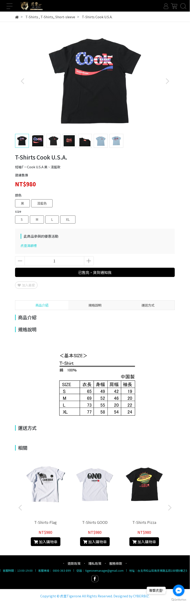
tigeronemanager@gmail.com (104, 570)
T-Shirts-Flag (45, 522)
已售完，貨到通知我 (95, 272)
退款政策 (74, 563)
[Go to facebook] (178, 590)
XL (68, 219)
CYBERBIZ (141, 596)
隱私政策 (94, 563)
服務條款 (115, 563)
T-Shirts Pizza (144, 522)
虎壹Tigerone (70, 596)
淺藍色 (42, 203)
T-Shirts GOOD (95, 522)
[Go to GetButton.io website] (178, 599)
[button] (167, 81)
